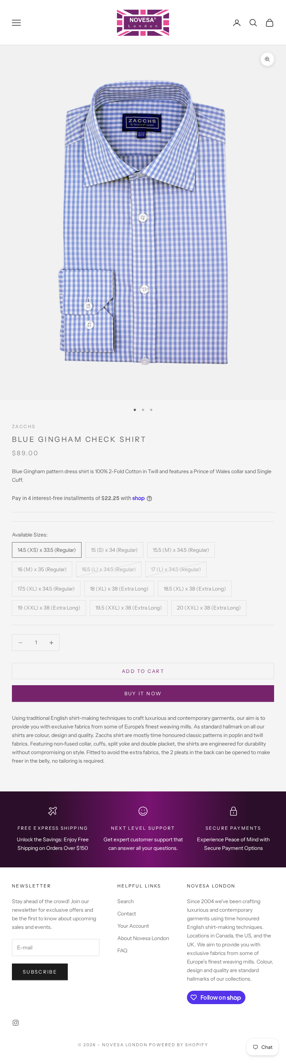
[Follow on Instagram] (15, 1022)
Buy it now (143, 693)
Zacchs (23, 426)
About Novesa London (143, 938)
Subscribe (40, 972)
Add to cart (143, 671)
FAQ (122, 950)
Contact (126, 913)
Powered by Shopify (178, 1044)
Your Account (133, 926)
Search (125, 901)
